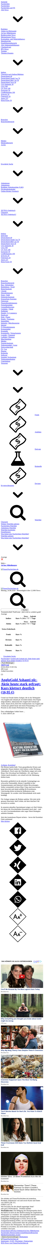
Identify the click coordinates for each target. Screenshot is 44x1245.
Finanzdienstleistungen (9, 303)
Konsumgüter (6, 329)
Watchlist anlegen (7, 536)
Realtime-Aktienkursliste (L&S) (12, 187)
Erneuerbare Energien (8, 299)
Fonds (37, 415)
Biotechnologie (6, 289)
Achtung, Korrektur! (8, 765)
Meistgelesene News (8, 37)
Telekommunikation (8, 359)
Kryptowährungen (7, 485)
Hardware (4, 315)
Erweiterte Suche (7, 164)
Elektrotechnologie (7, 297)
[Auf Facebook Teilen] (18, 838)
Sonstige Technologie (8, 357)
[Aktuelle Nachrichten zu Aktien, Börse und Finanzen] (9, 569)
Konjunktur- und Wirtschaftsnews (13, 39)
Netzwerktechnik (7, 347)
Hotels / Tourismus (7, 319)
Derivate (38, 449)
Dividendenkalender (8, 189)
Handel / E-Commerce (9, 313)
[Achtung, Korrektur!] (22, 763)
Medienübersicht (7, 143)
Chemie (3, 291)
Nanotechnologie (7, 343)
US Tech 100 (5, 88)
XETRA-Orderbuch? (8, 214)
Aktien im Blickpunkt (8, 31)
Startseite (4, 2)
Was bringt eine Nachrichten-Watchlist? (15, 534)
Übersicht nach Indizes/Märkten (12, 74)
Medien (3, 141)
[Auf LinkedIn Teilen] (18, 890)
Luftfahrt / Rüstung (8, 337)
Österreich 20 (5, 96)
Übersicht (4, 212)
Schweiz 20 (5, 94)
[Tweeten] (18, 856)
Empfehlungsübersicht (9, 43)
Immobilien (5, 321)
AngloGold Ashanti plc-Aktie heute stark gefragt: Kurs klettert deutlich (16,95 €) (21, 686)
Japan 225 (4, 98)
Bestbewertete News (8, 35)
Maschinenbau (6, 339)
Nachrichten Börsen (8, 1233)
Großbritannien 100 (8, 92)
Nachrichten (5, 4)
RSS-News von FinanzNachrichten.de (14, 1243)
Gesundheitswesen (7, 307)
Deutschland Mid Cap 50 (10, 80)
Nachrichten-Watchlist (9, 526)
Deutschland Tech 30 (8, 82)
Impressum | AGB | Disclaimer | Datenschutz (17, 1241)
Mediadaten (24, 1237)
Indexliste (4, 236)
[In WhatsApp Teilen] (18, 907)
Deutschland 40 (6, 76)
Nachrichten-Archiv (13, 1235)
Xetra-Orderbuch (18, 1231)
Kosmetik (4, 331)
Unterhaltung (5, 361)
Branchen (4, 120)
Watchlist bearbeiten (8, 530)
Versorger (4, 363)
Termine (4, 51)
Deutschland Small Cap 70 (10, 78)
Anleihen (38, 432)
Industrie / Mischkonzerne (10, 323)
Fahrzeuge (4, 301)
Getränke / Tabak (7, 309)
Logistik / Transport (8, 335)
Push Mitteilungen (8, 663)
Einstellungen (6, 532)
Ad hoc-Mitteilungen (8, 33)
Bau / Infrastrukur (7, 285)
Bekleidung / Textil (8, 287)
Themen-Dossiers (7, 53)
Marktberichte (6, 41)
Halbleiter (4, 311)
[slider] (4, 672)
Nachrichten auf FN (8, 8)
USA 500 (4, 86)
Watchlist (38, 520)
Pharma (3, 351)
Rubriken (4, 29)
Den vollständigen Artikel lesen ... (13, 711)
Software (4, 355)
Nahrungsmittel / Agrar (9, 345)
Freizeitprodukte (7, 305)
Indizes (3, 72)
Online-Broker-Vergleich (10, 191)
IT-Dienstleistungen (8, 327)
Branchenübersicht (7, 122)
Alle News (5, 10)
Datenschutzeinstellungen (10, 1237)
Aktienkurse (5, 183)
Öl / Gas (4, 349)
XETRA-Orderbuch (8, 210)
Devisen (38, 483)
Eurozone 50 (5, 90)
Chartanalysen (6, 47)
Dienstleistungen (7, 293)
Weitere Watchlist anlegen (10, 524)
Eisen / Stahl (5, 295)
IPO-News (5, 49)
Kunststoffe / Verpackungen (11, 333)
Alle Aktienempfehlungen (10, 45)
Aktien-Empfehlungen (23, 1233)
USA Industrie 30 (7, 84)
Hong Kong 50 (6, 100)
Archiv (3, 145)
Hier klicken (5, 821)
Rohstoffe (4, 353)
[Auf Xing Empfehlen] (18, 873)
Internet (3, 325)
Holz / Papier (5, 317)
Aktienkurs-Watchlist (8, 528)
